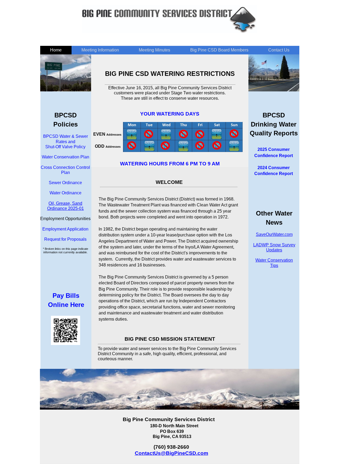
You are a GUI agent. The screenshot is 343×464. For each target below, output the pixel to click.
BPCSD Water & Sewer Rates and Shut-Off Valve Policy (65, 141)
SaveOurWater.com (274, 234)
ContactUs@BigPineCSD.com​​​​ (171, 453)
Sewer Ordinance (65, 182)
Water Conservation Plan (65, 157)
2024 (262, 167)
